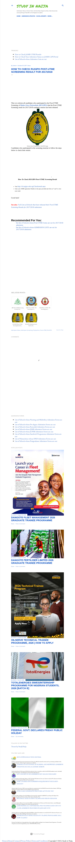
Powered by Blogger (39, 834)
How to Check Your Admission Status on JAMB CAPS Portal (36, 57)
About (10, 841)
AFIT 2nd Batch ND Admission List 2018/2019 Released (36, 774)
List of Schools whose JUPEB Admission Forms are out (34, 431)
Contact (16, 841)
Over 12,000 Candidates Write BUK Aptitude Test (35, 791)
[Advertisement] (37, 30)
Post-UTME (43, 330)
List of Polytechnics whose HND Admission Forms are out (35, 439)
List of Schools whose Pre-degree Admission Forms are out (35, 424)
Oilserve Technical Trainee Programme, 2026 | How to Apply (32, 641)
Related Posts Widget (59, 330)
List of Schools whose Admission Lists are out (31, 59)
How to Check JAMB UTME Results (28, 54)
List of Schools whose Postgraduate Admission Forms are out (36, 441)
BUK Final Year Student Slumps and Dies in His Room (37, 798)
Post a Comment (20, 523)
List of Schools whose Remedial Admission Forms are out (35, 427)
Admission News (15, 330)
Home (18, 16)
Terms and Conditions (39, 841)
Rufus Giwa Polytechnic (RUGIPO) (33, 105)
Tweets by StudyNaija (18, 746)
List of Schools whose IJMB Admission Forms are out (33, 429)
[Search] (63, 5)
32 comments (19, 736)
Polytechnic (36, 330)
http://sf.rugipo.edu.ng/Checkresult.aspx (32, 186)
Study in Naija (32, 6)
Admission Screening (27, 330)
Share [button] (29, 65)
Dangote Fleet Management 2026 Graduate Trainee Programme (33, 519)
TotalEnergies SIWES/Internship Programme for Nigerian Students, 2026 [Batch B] (35, 685)
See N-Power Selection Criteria (29, 757)
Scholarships (41, 16)
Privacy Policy (25, 841)
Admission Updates (28, 16)
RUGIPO (49, 330)
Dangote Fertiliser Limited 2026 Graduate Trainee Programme (32, 561)
